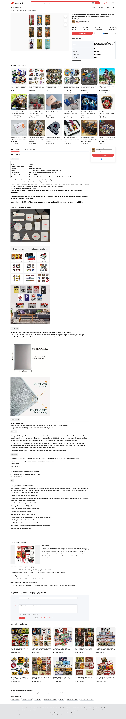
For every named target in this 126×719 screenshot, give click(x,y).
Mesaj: (17, 605)
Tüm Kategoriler (16, 7)
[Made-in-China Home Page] (18, 3)
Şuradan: (16, 602)
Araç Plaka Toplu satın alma (87, 699)
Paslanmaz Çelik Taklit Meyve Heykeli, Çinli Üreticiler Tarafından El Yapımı (36, 112)
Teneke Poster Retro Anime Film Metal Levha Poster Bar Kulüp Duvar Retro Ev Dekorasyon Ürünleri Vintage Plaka (83, 649)
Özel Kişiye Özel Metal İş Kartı (52, 111)
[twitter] (104, 707)
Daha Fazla (13, 702)
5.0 (98, 151)
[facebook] (101, 707)
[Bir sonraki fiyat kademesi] (115, 27)
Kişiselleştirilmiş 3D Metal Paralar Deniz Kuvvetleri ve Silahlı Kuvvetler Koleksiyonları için (19, 87)
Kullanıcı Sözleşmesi (35, 707)
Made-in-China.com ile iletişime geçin (57, 707)
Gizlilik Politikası (44, 707)
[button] (93, 2)
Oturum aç (113, 4)
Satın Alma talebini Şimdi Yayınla (47, 618)
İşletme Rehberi (96, 707)
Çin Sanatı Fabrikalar (27, 699)
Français (39, 710)
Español (44, 710)
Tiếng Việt (103, 710)
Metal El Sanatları (32, 10)
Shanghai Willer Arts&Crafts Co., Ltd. (83, 21)
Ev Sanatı (62, 699)
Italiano (61, 710)
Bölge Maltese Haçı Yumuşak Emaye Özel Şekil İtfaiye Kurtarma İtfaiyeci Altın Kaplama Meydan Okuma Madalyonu (106, 112)
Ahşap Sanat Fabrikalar (72, 699)
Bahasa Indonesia (110, 710)
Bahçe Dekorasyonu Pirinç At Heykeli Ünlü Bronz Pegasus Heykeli (89, 138)
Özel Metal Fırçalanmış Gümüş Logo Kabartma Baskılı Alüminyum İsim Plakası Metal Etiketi (54, 138)
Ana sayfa (12, 10)
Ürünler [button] (33, 3)
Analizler (89, 707)
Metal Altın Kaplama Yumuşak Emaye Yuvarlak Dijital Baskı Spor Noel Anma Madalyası (71, 138)
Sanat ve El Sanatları (21, 10)
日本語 (34, 710)
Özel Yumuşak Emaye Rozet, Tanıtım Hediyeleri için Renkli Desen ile (36, 87)
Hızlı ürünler (68, 707)
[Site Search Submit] (97, 2)
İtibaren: (17, 598)
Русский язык (67, 710)
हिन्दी (88, 710)
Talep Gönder (82, 33)
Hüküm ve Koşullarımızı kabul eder (97, 714)
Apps (107, 7)
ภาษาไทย (93, 710)
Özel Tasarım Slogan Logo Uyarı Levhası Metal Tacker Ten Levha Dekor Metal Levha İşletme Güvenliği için (105, 679)
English (18, 710)
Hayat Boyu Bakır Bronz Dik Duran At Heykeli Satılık (106, 86)
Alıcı (93, 7)
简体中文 (24, 710)
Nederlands (83, 710)
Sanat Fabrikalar (15, 699)
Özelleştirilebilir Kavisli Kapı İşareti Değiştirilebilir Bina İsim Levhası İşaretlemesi (18, 138)
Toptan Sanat (38, 699)
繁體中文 (29, 710)
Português (56, 710)
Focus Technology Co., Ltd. (62, 712)
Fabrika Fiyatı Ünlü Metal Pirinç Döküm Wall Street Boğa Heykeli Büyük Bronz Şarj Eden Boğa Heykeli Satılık (18, 112)
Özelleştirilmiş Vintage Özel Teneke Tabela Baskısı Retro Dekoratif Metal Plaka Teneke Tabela (41, 649)
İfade (28, 707)
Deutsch (50, 710)
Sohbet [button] (106, 33)
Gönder (22, 618)
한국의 (73, 710)
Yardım (100, 7)
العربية (78, 710)
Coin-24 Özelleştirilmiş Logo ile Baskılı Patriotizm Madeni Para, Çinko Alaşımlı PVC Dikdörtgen (88, 112)
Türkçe (98, 710)
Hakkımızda (23, 707)
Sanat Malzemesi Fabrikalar (50, 699)
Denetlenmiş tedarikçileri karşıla (79, 707)
